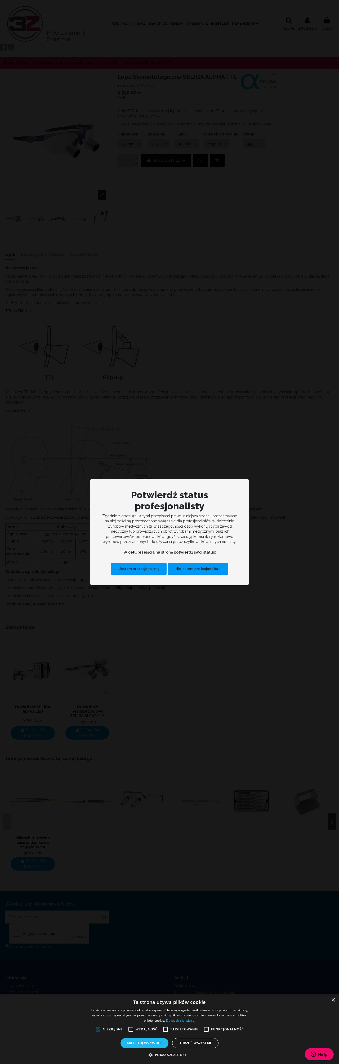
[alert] (169, 1029)
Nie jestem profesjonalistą (198, 569)
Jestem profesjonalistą (139, 569)
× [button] (333, 1000)
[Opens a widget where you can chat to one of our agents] (319, 1054)
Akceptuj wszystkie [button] (144, 1043)
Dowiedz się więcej (180, 1020)
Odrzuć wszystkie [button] (195, 1043)
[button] (169, 1055)
